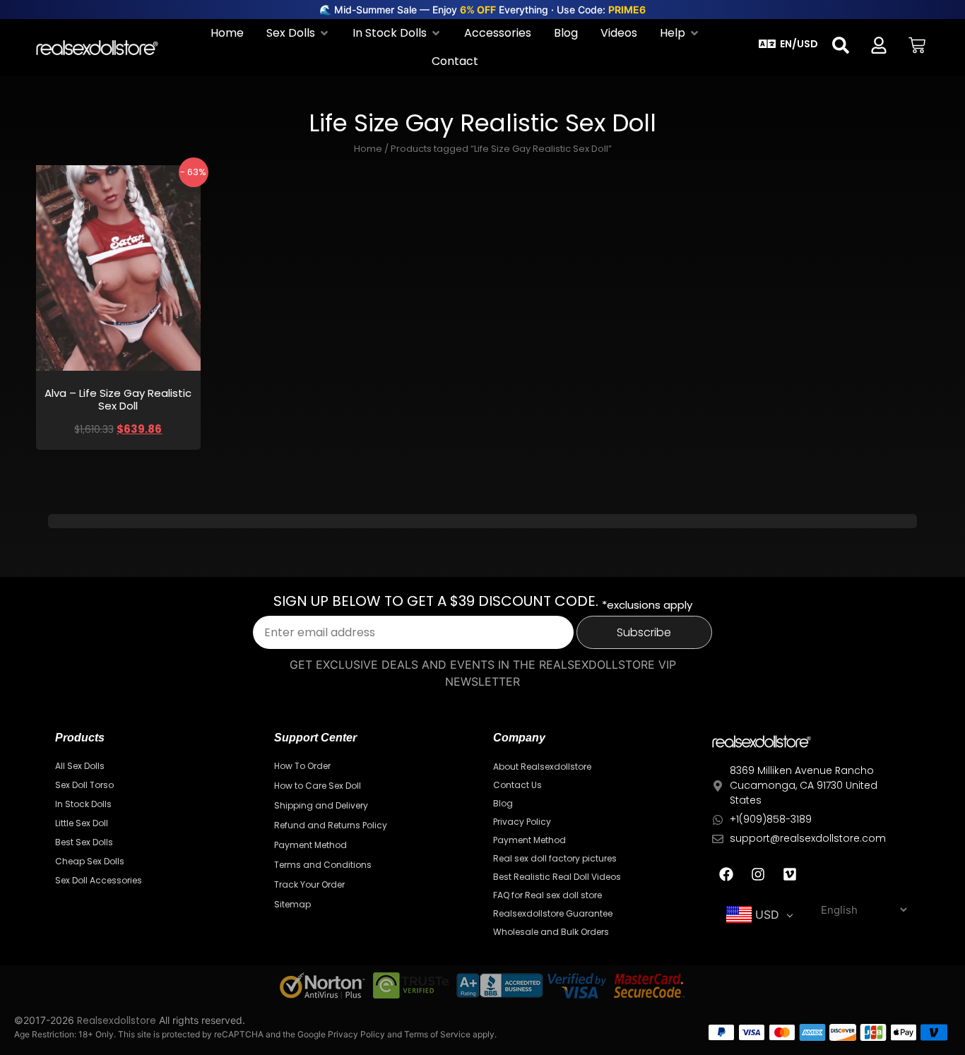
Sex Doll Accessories (98, 880)
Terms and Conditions (323, 865)
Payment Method (310, 845)
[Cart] (916, 45)
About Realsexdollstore (542, 767)
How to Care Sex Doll (317, 786)
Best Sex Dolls (84, 842)
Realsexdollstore (116, 1020)
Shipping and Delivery (321, 805)
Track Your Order (309, 884)
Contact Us (517, 785)
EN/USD (799, 44)
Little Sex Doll (81, 823)
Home (368, 148)
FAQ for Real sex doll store (547, 895)
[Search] (840, 45)
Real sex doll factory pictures (555, 858)
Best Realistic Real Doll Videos (557, 877)
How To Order (302, 766)
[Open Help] (694, 33)
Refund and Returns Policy (330, 825)
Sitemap (292, 904)
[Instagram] (758, 874)
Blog (503, 803)
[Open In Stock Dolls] (436, 33)
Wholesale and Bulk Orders (551, 932)
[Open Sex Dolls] (324, 33)
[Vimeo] (790, 874)
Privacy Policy (522, 822)
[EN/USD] (767, 43)
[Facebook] (726, 874)
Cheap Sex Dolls (89, 861)
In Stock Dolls (83, 804)
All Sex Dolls (80, 766)
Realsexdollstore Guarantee (552, 913)
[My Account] (878, 45)
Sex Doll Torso (84, 785)
